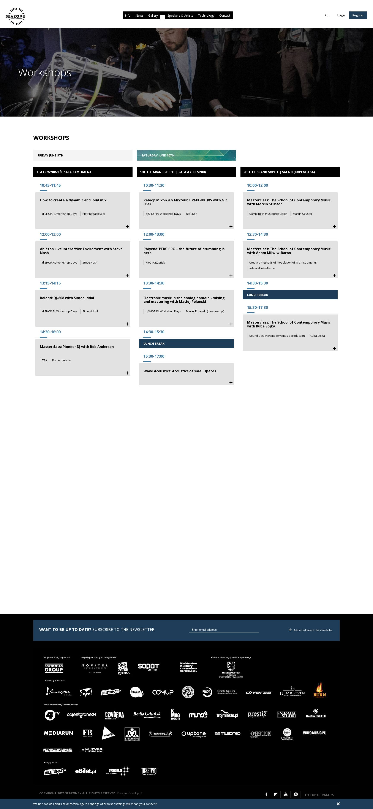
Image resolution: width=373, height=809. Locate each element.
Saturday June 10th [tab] (157, 155)
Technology (206, 15)
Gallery (153, 15)
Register (358, 15)
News (140, 15)
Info (128, 15)
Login (341, 15)
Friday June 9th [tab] (50, 155)
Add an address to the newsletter (313, 630)
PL (326, 15)
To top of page (317, 795)
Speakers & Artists (180, 15)
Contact (224, 15)
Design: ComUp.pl (129, 793)
